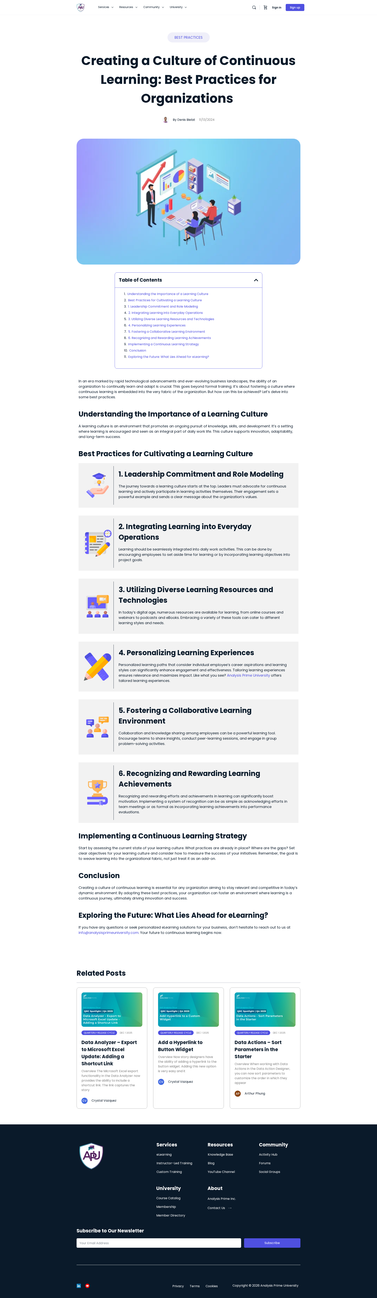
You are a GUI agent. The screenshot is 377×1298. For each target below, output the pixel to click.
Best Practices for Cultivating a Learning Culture (165, 300)
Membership (166, 1207)
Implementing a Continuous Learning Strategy (163, 344)
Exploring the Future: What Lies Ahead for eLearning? (168, 356)
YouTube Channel (221, 1172)
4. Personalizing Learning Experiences (157, 325)
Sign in (276, 7)
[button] (188, 37)
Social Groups (269, 1172)
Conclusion (137, 350)
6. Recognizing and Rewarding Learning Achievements (169, 338)
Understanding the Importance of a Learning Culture (167, 294)
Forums (265, 1163)
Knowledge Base (220, 1154)
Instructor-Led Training (174, 1163)
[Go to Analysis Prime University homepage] (80, 7)
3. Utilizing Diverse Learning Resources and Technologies (171, 319)
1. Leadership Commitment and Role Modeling (163, 306)
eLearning (164, 1154)
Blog (211, 1163)
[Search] (254, 7)
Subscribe (272, 1243)
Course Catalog (168, 1198)
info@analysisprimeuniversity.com (109, 932)
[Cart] (265, 7)
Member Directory (170, 1215)
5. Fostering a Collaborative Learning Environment (166, 331)
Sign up (295, 7)
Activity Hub (268, 1154)
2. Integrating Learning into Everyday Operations (165, 313)
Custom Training (169, 1172)
